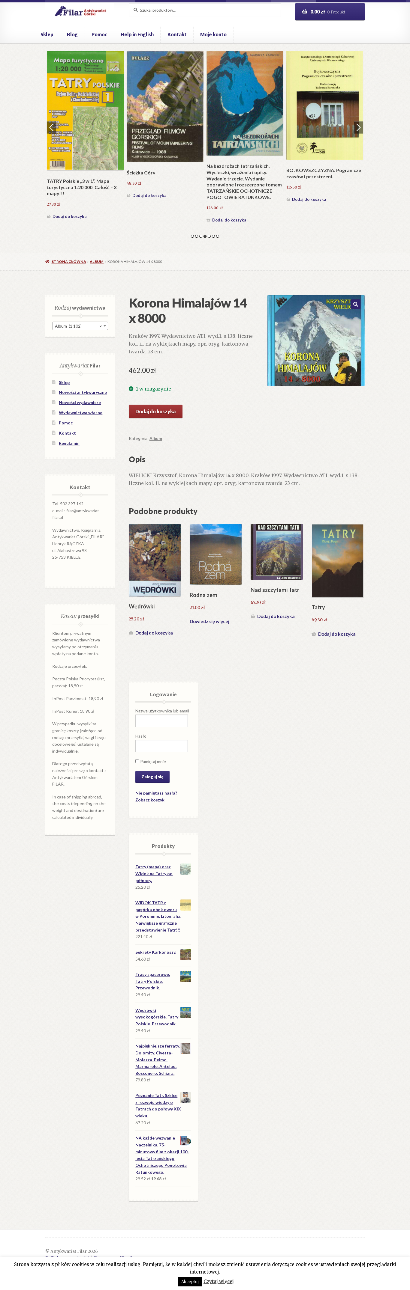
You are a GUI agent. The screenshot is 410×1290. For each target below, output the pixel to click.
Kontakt (177, 34)
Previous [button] (51, 127)
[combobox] (80, 326)
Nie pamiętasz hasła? (156, 792)
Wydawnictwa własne (80, 412)
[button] (355, 304)
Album (97, 261)
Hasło (140, 736)
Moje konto (213, 34)
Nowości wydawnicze (80, 402)
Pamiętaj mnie (152, 761)
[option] (85, 127)
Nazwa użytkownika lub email (162, 710)
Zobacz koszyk (149, 799)
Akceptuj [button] (190, 1281)
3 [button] (200, 236)
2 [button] (196, 236)
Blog (72, 34)
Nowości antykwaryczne (83, 392)
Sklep (47, 34)
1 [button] (192, 236)
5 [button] (209, 236)
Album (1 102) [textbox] (78, 325)
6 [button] (213, 236)
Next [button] (358, 127)
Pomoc (99, 34)
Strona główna (69, 261)
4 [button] (205, 236)
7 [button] (217, 236)
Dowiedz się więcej (209, 621)
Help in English (137, 34)
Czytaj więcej (218, 1281)
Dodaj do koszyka (70, 199)
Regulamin (69, 443)
